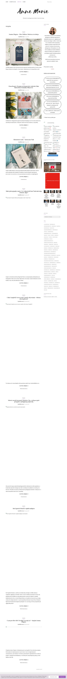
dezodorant (55, 233)
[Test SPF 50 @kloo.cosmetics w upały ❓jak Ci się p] (57, 147)
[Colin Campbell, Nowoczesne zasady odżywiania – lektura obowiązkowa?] (24, 342)
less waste (46, 246)
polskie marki (47, 264)
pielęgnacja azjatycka (48, 260)
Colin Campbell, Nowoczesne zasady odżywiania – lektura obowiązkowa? (24, 298)
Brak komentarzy (23, 388)
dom (52, 235)
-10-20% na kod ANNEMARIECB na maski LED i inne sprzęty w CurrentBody (52, 80)
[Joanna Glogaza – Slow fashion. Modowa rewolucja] (24, 52)
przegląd (54, 266)
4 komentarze (24, 496)
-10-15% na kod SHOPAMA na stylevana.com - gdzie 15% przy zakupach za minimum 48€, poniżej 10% (52, 104)
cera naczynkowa (48, 229)
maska (57, 246)
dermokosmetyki (47, 233)
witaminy (57, 282)
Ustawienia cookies (53, 676)
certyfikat (55, 229)
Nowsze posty (39, 669)
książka (51, 244)
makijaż (52, 246)
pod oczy (46, 262)
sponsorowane (47, 275)
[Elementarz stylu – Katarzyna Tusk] (24, 156)
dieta (45, 235)
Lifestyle (19, 1)
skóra (54, 273)
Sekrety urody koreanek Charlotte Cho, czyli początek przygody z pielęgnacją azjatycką (23, 401)
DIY (49, 235)
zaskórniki (55, 286)
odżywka (53, 255)
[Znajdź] (60, 2)
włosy (46, 286)
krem (55, 242)
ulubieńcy (50, 280)
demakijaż (50, 231)
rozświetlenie (47, 271)
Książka (23, 31)
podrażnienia (53, 262)
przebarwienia (47, 266)
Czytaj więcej (23, 71)
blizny (58, 226)
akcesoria (52, 224)
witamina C (51, 282)
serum (50, 273)
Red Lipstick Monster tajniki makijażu (24, 508)
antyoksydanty (47, 226)
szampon (53, 277)
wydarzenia (55, 284)
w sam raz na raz (48, 284)
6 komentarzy (24, 127)
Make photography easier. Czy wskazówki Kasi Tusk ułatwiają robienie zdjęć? (24, 191)
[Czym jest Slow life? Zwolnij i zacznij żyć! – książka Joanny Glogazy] (24, 637)
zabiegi (50, 286)
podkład (56, 260)
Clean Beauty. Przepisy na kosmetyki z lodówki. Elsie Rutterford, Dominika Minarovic (24, 86)
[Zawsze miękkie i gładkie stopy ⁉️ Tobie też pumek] (48, 129)
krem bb (46, 244)
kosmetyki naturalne (48, 240)
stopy (53, 275)
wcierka (46, 282)
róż (57, 271)
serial (45, 273)
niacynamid (53, 251)
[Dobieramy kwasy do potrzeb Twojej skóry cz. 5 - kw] (57, 138)
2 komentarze (24, 74)
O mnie (24, 1)
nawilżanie (47, 251)
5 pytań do (46, 224)
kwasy (56, 244)
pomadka (54, 264)
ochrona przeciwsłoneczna (49, 253)
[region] (33, 676)
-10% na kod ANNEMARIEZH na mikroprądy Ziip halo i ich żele (52, 86)
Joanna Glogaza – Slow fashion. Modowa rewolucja (24, 34)
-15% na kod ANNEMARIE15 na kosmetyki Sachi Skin (52, 97)
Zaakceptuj (62, 676)
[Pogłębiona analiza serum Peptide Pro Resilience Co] (48, 138)
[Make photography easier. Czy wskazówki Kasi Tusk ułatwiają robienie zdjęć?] (24, 236)
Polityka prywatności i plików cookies (50, 296)
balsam (54, 226)
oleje (58, 255)
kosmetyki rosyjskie (48, 242)
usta (55, 280)
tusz (45, 280)
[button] (46, 195)
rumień (53, 271)
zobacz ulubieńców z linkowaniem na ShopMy (52, 111)
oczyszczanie (47, 255)
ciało (45, 231)
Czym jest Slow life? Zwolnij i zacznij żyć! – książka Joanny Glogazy (24, 621)
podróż (58, 262)
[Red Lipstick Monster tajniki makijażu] (24, 552)
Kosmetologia (13, 1)
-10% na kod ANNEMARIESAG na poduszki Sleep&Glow (52, 91)
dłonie (56, 235)
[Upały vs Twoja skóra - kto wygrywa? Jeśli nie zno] (48, 147)
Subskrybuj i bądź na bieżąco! (53, 180)
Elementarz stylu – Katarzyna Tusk (24, 139)
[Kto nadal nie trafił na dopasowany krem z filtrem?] (57, 129)
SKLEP (7, 1)
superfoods (46, 277)
